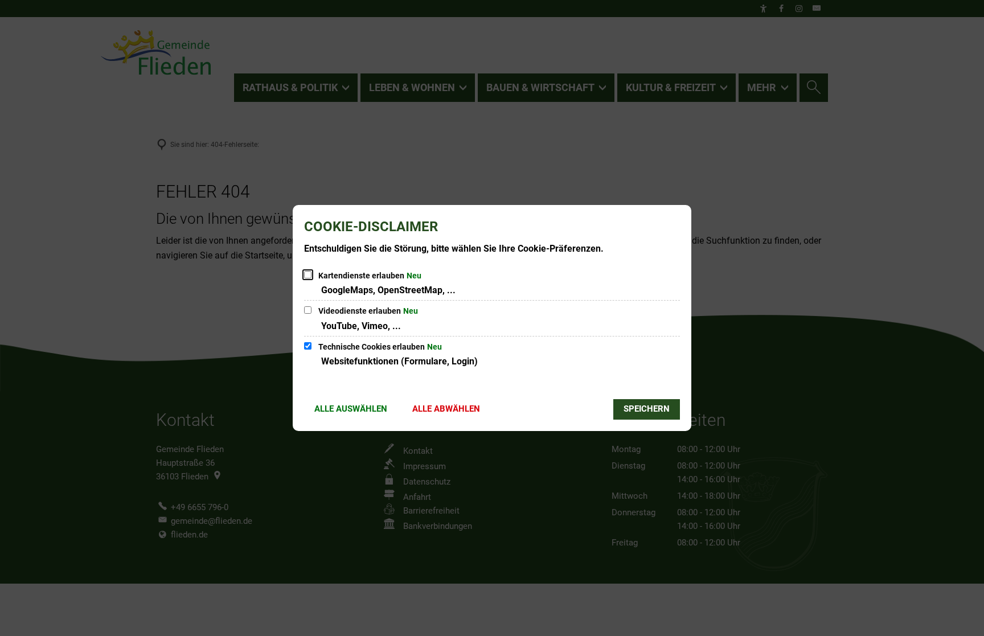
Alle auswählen (350, 409)
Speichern (647, 409)
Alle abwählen (446, 409)
